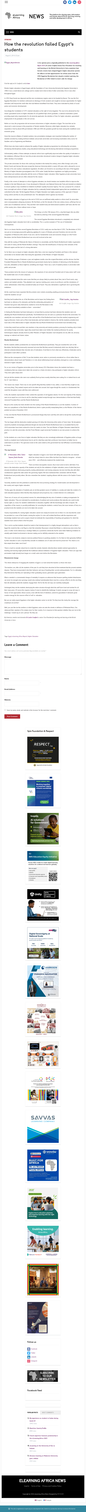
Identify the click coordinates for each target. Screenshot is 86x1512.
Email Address (9, 689)
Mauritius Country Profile (37, 1428)
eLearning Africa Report (19, 636)
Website (7, 700)
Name (6, 679)
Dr (27, 617)
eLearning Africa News (42, 1481)
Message (7, 657)
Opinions (7, 40)
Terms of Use (35, 1486)
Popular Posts (32, 1412)
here (28, 83)
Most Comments (48, 1412)
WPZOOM (60, 1494)
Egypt (10, 636)
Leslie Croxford (33, 617)
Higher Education (33, 636)
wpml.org (27, 1508)
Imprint (26, 1486)
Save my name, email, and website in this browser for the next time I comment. (31, 710)
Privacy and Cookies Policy (51, 1486)
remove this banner (69, 1508)
